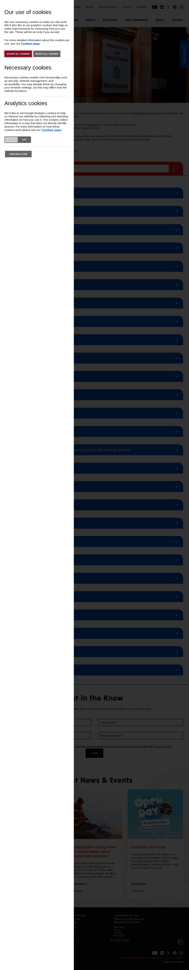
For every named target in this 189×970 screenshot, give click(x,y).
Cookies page (30, 43)
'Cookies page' (51, 130)
